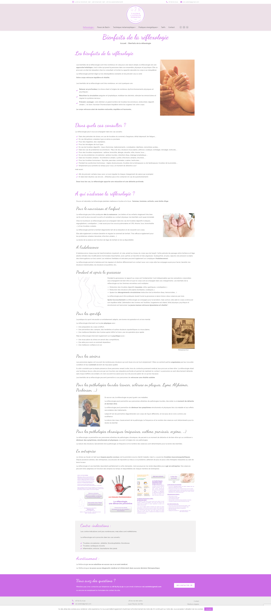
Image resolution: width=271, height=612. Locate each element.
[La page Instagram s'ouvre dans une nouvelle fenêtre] (184, 27)
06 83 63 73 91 (173, 2)
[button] (184, 585)
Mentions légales (193, 604)
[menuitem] (88, 27)
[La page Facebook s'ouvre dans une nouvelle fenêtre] (180, 27)
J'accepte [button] (209, 609)
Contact (196, 601)
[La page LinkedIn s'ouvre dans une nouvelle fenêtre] (187, 27)
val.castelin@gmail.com (191, 2)
